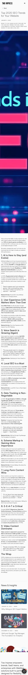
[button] (25, 3)
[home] (7, 3)
